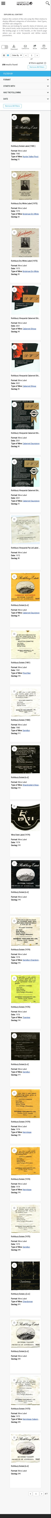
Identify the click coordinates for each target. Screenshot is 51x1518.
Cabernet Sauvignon (31, 443)
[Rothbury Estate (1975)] (25, 1218)
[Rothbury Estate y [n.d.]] (25, 1275)
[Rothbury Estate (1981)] (25, 644)
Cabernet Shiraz (29, 329)
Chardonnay (28, 1301)
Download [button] (14, 47)
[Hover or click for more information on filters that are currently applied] (45, 63)
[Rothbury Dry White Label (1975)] (25, 185)
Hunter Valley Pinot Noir (32, 157)
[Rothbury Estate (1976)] (25, 988)
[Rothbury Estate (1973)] (25, 1390)
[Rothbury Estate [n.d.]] (25, 587)
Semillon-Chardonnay (32, 960)
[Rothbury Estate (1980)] (25, 702)
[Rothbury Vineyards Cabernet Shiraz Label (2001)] (25, 300)
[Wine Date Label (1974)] (25, 816)
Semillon (26, 730)
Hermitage (27, 1132)
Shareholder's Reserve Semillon (36, 785)
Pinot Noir (27, 673)
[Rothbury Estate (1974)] (25, 931)
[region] (25, 90)
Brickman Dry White (31, 214)
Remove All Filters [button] (37, 67)
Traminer (26, 1017)
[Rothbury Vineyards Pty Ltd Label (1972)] (25, 529)
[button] (25, 47)
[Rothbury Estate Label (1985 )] (25, 128)
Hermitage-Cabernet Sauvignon (36, 1419)
